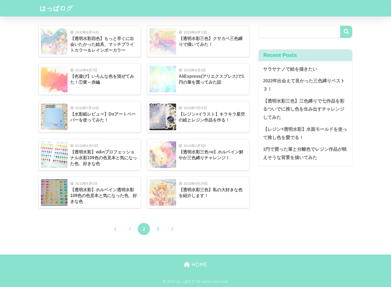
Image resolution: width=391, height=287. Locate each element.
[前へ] (116, 229)
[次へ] (172, 229)
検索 (346, 32)
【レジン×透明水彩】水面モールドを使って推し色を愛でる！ (305, 133)
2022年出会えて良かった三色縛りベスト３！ (304, 85)
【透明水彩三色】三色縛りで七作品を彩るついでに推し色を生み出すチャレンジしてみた (303, 109)
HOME (198, 264)
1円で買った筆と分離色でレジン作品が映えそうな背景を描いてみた (305, 153)
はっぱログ (56, 8)
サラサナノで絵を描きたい (290, 69)
